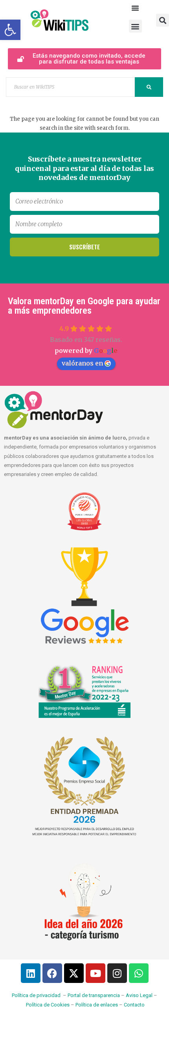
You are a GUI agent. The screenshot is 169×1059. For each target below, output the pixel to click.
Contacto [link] (134, 1005)
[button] (135, 26)
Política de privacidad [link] (36, 995)
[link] (10, 30)
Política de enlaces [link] (96, 1005)
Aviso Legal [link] (139, 995)
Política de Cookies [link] (48, 1005)
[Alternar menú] (135, 8)
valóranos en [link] (82, 363)
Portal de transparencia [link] (94, 995)
